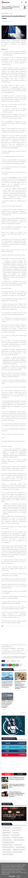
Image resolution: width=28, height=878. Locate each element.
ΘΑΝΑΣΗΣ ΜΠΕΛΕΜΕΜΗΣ (8, 854)
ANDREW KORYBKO (6, 832)
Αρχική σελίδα (5, 13)
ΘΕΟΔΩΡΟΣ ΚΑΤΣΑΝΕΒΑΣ (17, 837)
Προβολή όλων (23, 669)
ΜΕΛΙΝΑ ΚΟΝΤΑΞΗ (6, 830)
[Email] (17, 665)
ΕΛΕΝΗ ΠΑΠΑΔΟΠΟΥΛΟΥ (19, 840)
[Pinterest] (10, 665)
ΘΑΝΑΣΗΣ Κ (13, 661)
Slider (18, 661)
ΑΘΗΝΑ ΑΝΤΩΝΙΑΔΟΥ (17, 852)
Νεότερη (4, 712)
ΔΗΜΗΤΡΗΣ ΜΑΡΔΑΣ (20, 847)
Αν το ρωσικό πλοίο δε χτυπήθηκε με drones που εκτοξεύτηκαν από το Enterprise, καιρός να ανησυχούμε (7, 684)
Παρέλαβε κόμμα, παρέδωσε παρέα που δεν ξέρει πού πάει (13, 816)
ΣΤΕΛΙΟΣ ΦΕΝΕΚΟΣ (15, 835)
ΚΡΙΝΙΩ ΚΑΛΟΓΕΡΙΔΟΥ (7, 840)
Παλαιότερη (23, 712)
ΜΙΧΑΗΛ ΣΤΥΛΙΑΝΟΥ (16, 830)
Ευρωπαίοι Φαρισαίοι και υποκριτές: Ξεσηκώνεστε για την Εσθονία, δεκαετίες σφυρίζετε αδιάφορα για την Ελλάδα (20, 685)
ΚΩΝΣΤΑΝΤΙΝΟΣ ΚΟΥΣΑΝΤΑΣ (19, 849)
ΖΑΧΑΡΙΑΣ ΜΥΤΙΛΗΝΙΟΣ (7, 844)
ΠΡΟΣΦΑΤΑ (20, 774)
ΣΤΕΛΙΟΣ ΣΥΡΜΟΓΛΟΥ (17, 828)
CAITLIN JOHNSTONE (7, 852)
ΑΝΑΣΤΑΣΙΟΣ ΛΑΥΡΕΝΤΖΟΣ (8, 847)
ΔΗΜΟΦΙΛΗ (8, 774)
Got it (18, 876)
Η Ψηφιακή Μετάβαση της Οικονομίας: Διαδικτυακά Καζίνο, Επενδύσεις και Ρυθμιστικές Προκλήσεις (17, 794)
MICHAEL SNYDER (6, 837)
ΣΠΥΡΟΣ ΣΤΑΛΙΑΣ (18, 844)
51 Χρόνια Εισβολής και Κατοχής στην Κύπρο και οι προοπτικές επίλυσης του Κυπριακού (7, 704)
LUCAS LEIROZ (16, 832)
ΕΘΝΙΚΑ (11, 13)
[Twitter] (6, 665)
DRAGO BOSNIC (6, 835)
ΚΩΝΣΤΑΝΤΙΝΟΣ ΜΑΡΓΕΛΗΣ (8, 842)
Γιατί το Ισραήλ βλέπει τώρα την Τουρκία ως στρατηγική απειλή (16, 778)
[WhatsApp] (13, 665)
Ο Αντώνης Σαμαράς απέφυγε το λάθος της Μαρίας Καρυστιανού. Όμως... (17, 786)
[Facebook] (3, 665)
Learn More (11, 876)
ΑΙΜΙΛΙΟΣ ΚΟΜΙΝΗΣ (6, 849)
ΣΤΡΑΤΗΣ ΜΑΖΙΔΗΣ (6, 828)
